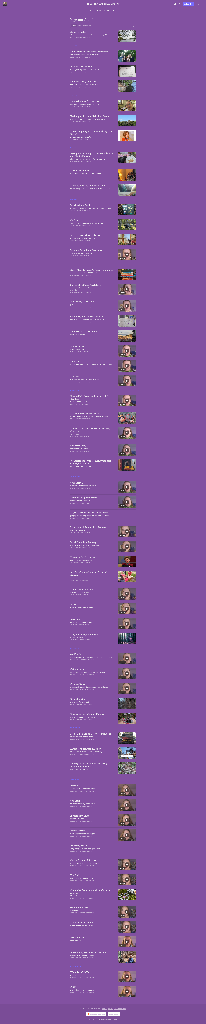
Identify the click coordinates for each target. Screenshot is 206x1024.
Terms (110, 1009)
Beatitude (75, 619)
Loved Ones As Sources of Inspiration (89, 51)
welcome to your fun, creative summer (84, 104)
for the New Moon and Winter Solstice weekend (88, 672)
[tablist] (81, 26)
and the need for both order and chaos (84, 54)
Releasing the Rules (80, 845)
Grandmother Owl (79, 907)
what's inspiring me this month (81, 737)
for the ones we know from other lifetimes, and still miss (91, 364)
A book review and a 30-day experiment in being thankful (91, 208)
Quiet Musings (77, 669)
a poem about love (77, 349)
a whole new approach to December (83, 717)
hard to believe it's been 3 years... (82, 955)
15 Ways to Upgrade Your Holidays (87, 714)
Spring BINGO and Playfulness (85, 285)
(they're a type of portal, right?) (81, 607)
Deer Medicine (78, 699)
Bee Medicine (77, 937)
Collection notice (120, 1009)
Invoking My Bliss (79, 815)
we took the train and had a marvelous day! (86, 752)
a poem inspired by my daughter (82, 990)
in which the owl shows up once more (84, 878)
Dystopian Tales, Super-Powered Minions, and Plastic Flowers (91, 154)
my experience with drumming (81, 925)
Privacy (104, 1009)
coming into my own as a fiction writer (84, 69)
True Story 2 (76, 482)
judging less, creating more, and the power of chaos (89, 516)
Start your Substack (97, 1014)
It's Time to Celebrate (81, 66)
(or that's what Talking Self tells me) (83, 238)
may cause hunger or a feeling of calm (84, 545)
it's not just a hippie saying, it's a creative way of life (89, 35)
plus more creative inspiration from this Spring (87, 159)
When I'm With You (80, 972)
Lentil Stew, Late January (83, 542)
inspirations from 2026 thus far (82, 466)
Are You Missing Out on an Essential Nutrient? (88, 573)
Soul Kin (74, 361)
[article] (103, 36)
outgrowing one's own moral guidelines (85, 849)
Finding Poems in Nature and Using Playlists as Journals (88, 765)
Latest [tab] (74, 26)
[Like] (71, 454)
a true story (74, 910)
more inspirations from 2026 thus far (84, 273)
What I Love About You (81, 589)
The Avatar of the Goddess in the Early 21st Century (92, 430)
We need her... (75, 434)
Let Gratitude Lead (80, 205)
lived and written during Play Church (83, 486)
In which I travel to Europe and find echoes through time (91, 657)
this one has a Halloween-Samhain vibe (84, 863)
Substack (92, 1019)
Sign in (199, 4)
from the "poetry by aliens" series (82, 804)
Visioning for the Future (82, 557)
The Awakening (78, 445)
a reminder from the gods (79, 702)
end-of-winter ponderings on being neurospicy (87, 319)
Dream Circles (77, 830)
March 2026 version (77, 334)
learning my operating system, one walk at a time (88, 119)
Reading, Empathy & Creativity (86, 250)
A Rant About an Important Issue (82, 789)
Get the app (113, 1014)
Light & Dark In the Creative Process (89, 512)
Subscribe (188, 4)
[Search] (175, 4)
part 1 (72, 304)
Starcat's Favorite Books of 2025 (86, 413)
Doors (73, 604)
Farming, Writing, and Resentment (88, 185)
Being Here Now (78, 32)
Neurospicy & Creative (82, 301)
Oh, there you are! (77, 819)
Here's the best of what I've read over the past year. (89, 416)
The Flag (74, 376)
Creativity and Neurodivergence (87, 316)
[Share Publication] (179, 4)
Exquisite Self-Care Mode (83, 331)
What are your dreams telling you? (83, 834)
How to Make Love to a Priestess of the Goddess (90, 397)
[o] (127, 254)
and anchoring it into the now (81, 560)
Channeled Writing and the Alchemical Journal (90, 891)
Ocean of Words (78, 684)
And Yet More (77, 346)
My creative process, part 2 (80, 769)
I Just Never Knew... (80, 170)
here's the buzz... (76, 940)
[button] (92, 10)
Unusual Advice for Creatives (85, 101)
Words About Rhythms (81, 922)
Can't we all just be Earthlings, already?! (84, 379)
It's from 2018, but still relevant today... (84, 402)
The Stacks (75, 800)
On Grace (75, 220)
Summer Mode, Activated (83, 81)
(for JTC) (73, 975)
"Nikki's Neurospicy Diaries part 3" (83, 253)
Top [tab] (79, 26)
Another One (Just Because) (84, 497)
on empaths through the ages (81, 622)
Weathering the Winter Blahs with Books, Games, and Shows (91, 462)
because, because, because (80, 500)
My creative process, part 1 (80, 896)
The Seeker (76, 875)
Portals (74, 785)
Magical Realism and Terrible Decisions (90, 734)
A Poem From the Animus (79, 592)
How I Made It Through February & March (91, 270)
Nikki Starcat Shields (83, 37)
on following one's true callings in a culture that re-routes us (92, 188)
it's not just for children (78, 637)
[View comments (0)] (87, 40)
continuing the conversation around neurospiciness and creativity (91, 289)
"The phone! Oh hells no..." (80, 449)
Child (73, 987)
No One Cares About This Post (85, 235)
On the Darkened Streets (83, 860)
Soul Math (75, 654)
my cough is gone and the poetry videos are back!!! (89, 687)
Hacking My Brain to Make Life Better (89, 116)
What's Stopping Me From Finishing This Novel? (91, 132)
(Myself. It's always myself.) (80, 137)
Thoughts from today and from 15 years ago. (87, 223)
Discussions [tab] (87, 26)
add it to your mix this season (81, 578)
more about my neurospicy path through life (86, 173)
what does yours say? (78, 530)
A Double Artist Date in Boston (85, 749)
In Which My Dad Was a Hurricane (88, 952)
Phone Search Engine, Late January (88, 527)
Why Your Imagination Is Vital (85, 634)
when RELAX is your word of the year (84, 84)
